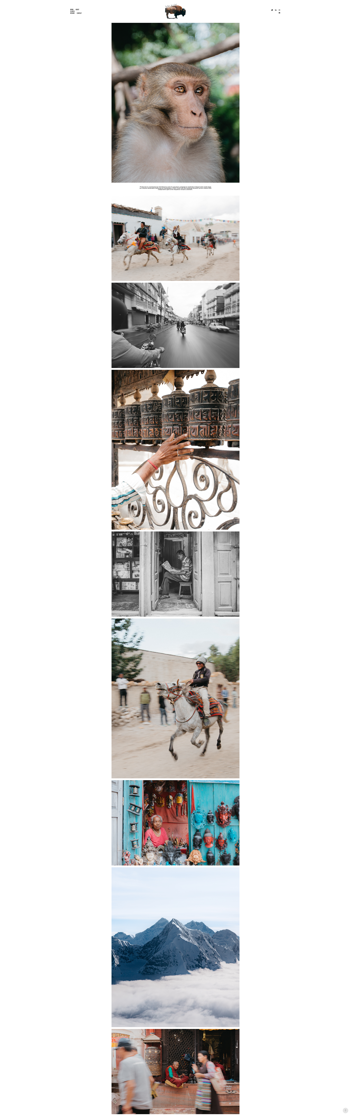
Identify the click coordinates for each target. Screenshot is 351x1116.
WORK (71, 10)
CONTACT (79, 13)
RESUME (72, 13)
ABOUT (77, 10)
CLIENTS (72, 11)
